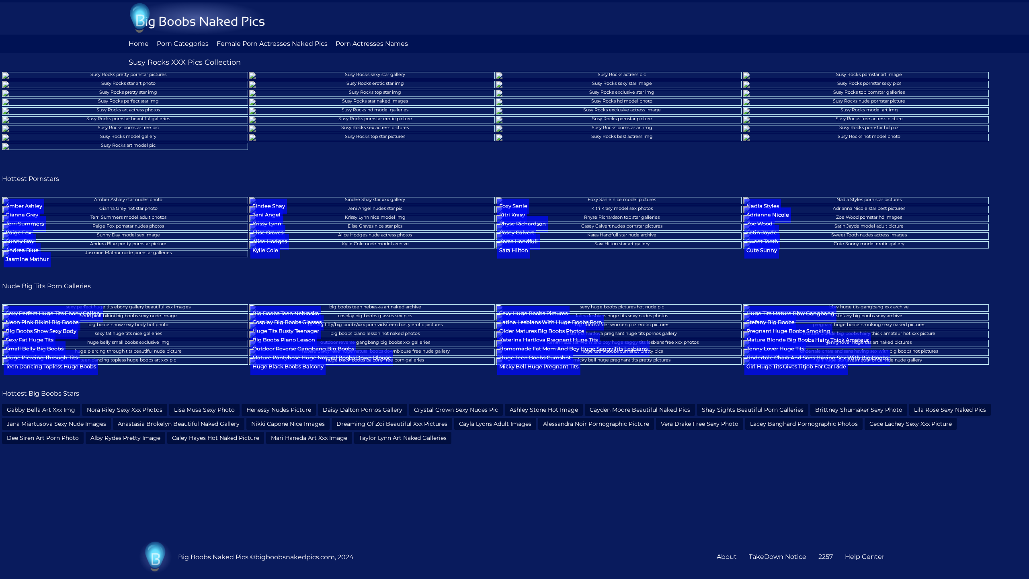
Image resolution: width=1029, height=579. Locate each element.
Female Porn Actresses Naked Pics (272, 43)
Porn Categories (183, 43)
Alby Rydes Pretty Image (125, 437)
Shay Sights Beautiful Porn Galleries (753, 409)
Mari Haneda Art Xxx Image (309, 437)
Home (139, 43)
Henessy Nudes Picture (278, 409)
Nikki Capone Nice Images (288, 423)
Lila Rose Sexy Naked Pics (950, 409)
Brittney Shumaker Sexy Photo (858, 409)
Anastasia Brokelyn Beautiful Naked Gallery (179, 423)
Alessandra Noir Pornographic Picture (596, 423)
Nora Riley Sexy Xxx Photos (124, 409)
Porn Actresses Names (372, 43)
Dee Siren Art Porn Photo (43, 437)
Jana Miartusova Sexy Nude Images (56, 423)
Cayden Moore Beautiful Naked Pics (640, 409)
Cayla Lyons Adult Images (495, 423)
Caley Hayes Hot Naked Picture (215, 437)
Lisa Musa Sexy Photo (204, 409)
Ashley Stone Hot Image (544, 409)
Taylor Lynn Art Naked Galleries (403, 437)
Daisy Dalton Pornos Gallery (362, 409)
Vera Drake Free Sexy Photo (699, 423)
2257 (825, 557)
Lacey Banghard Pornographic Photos (804, 423)
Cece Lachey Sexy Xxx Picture (910, 423)
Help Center (864, 557)
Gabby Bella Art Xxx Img (41, 409)
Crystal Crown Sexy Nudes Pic (456, 409)
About (727, 557)
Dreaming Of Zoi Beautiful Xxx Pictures (391, 423)
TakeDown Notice (777, 557)
